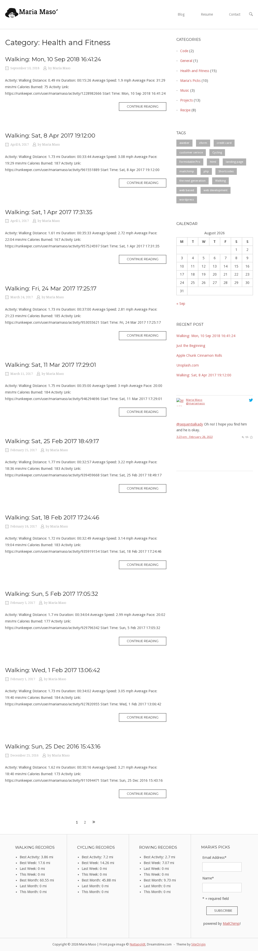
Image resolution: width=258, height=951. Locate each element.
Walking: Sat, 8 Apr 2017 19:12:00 (50, 135)
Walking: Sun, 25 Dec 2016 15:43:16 (53, 746)
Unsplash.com (187, 365)
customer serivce (191, 152)
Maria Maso (62, 68)
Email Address (214, 858)
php (206, 171)
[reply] (243, 398)
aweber (184, 143)
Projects (186, 100)
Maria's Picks (190, 81)
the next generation (192, 180)
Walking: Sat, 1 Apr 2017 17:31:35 (48, 212)
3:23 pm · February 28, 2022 (194, 398)
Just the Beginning (190, 346)
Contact (234, 14)
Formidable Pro (189, 161)
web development (216, 190)
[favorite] (251, 398)
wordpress (186, 199)
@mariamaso (195, 440)
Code (184, 51)
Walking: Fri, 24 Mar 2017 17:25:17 (50, 288)
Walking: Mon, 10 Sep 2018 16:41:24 (53, 59)
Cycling (217, 152)
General (186, 61)
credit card (224, 143)
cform (203, 143)
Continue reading (146, 107)
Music (184, 90)
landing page (234, 161)
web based (186, 190)
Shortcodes (226, 171)
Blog (181, 14)
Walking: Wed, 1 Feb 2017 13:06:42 (52, 670)
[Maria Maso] (180, 455)
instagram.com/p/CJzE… (223, 461)
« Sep (180, 304)
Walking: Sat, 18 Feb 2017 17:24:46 (52, 517)
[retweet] (247, 398)
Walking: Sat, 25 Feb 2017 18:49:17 (52, 441)
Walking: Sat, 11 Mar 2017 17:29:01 (50, 364)
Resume (207, 14)
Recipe (185, 110)
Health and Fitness (194, 71)
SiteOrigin (198, 944)
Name (208, 878)
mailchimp (186, 171)
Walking (220, 180)
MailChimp (231, 924)
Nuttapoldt (137, 944)
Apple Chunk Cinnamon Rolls (199, 355)
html (213, 161)
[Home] (32, 14)
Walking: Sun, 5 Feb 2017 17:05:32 (51, 593)
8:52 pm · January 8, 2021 (193, 468)
